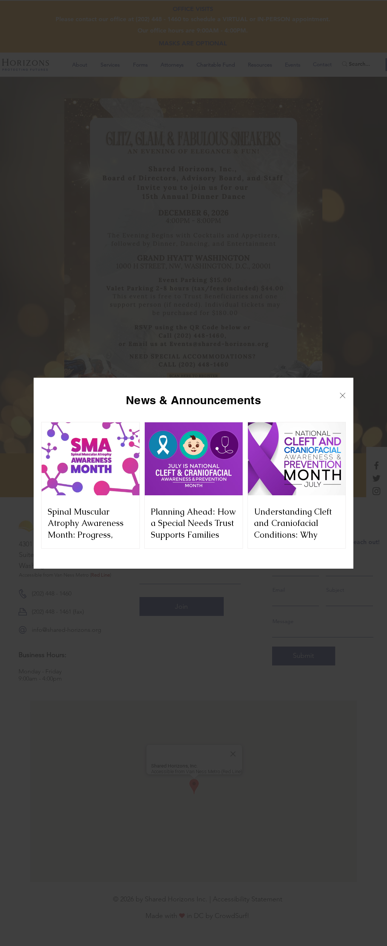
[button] (342, 395)
